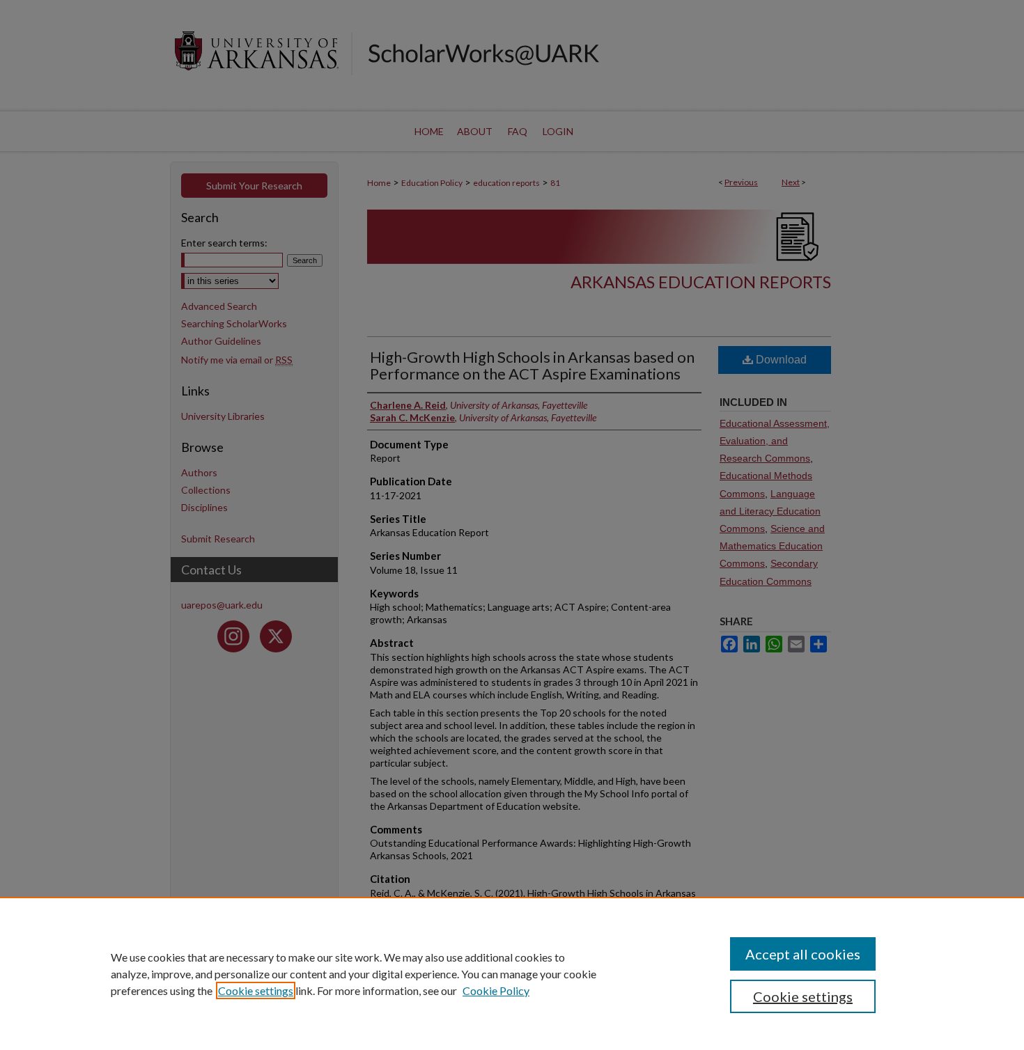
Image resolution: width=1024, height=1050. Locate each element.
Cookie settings (255, 990)
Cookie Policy (496, 990)
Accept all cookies (802, 954)
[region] (512, 973)
